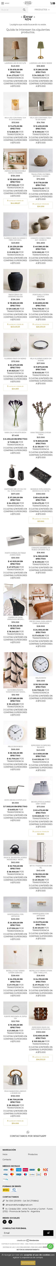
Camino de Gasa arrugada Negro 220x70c (15, 618)
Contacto (7, 1159)
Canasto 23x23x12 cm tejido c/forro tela (41, 549)
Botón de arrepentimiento (28, 1250)
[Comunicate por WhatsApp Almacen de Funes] (50, 1246)
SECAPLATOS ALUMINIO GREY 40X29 (40, 803)
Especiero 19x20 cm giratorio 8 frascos (40, 1028)
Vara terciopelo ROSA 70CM (40, 433)
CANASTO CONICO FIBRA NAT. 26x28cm (41, 239)
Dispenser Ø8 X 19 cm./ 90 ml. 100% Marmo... (15, 490)
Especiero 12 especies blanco (40, 746)
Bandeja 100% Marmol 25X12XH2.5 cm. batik (41, 490)
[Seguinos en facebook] (10, 1222)
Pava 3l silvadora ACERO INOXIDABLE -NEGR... (15, 858)
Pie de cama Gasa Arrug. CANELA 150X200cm (41, 622)
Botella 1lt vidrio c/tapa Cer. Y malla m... (40, 972)
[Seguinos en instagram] (5, 1222)
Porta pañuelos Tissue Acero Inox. (15, 554)
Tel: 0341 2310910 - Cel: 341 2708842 (22, 1201)
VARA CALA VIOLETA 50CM (15, 432)
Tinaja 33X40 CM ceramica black (15, 295)
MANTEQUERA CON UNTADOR (15, 915)
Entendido (28, 1263)
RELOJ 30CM (41, 678)
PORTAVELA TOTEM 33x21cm (41, 295)
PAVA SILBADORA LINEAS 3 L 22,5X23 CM (15, 1092)
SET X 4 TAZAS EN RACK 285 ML (41, 867)
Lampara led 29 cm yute (15, 63)
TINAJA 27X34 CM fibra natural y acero (40, 175)
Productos (33, 1154)
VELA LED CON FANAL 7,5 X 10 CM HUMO (40, 119)
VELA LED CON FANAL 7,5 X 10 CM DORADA (15, 119)
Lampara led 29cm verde (40, 63)
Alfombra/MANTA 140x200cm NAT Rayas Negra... (15, 691)
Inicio (5, 1154)
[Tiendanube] (28, 1241)
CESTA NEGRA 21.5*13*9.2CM (15, 800)
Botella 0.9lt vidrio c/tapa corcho (15, 972)
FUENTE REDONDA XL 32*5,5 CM (15, 1017)
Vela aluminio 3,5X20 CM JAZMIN (40, 359)
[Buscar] (24, 10)
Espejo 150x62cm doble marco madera (15, 172)
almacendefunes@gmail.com (19, 1205)
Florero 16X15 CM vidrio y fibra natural (15, 239)
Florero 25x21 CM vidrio (15, 358)
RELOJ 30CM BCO (15, 746)
